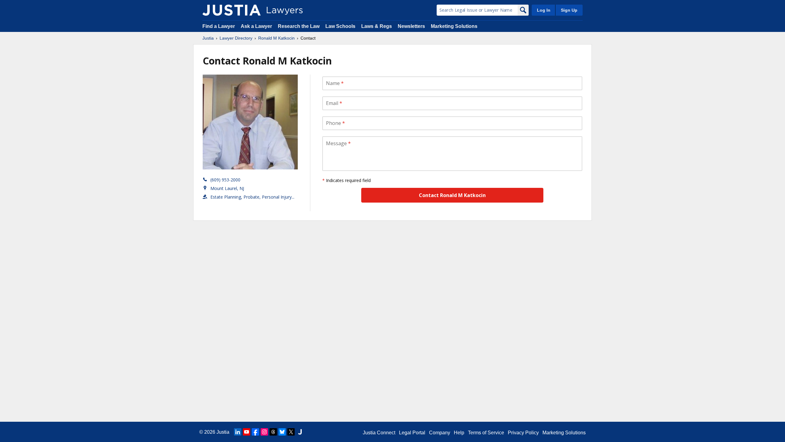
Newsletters (411, 26)
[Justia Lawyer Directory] (231, 10)
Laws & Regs (376, 26)
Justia (208, 38)
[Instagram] (264, 432)
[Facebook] (255, 432)
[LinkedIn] (237, 432)
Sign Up (569, 10)
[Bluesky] (282, 432)
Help (459, 432)
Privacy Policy (523, 432)
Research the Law (299, 26)
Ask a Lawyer (257, 26)
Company (439, 432)
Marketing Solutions (454, 26)
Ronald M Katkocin (276, 38)
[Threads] (273, 432)
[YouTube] (246, 432)
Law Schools (340, 26)
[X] (291, 432)
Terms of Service (486, 432)
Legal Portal (412, 432)
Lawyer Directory (236, 38)
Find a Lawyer (218, 26)
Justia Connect (379, 432)
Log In (543, 10)
